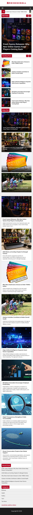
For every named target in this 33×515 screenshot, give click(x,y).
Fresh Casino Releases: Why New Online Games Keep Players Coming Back (21, 92)
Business (4, 490)
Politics (3, 495)
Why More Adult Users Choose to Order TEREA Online (15, 475)
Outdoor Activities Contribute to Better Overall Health (15, 478)
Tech (3, 498)
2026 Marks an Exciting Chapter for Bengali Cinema (15, 473)
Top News (4, 501)
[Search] (30, 8)
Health (3, 493)
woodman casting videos (9, 505)
